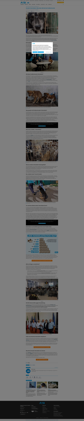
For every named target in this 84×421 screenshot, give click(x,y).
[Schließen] (52, 43)
